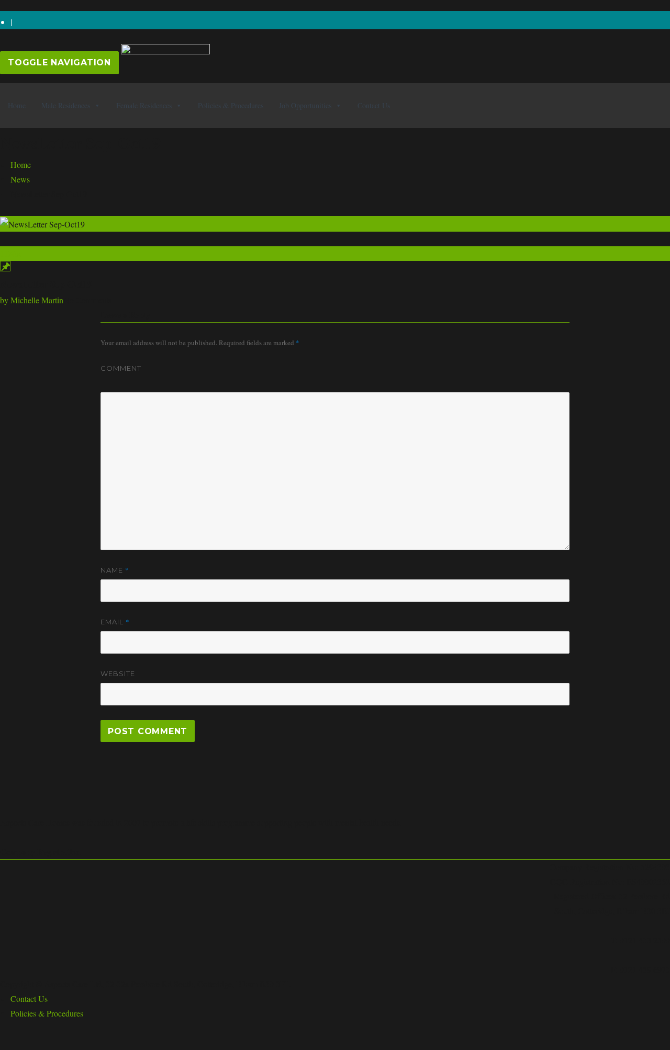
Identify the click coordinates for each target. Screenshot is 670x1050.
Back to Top (20, 1042)
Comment (120, 368)
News (20, 179)
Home (17, 105)
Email (115, 621)
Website (117, 673)
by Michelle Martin (31, 299)
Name (114, 570)
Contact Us (374, 105)
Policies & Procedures (230, 105)
